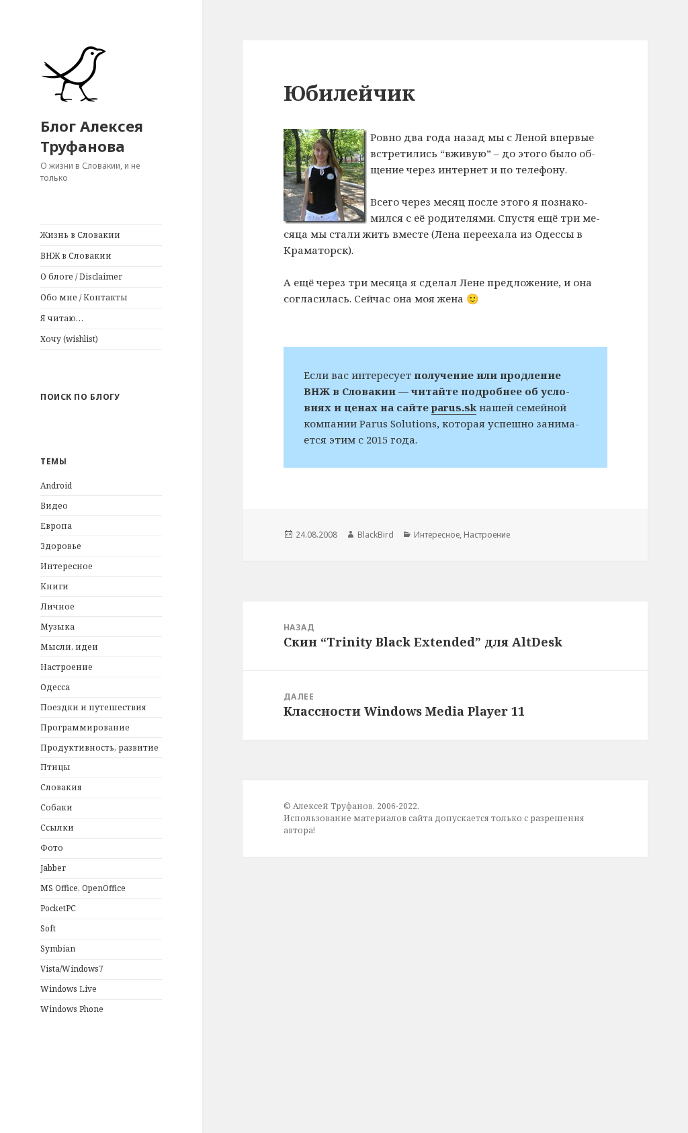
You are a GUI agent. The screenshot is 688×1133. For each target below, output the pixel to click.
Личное (57, 606)
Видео (54, 505)
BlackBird (375, 534)
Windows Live (68, 989)
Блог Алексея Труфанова (91, 136)
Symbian (57, 948)
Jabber (53, 868)
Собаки (56, 807)
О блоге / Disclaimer (81, 276)
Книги (54, 586)
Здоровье (60, 546)
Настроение (66, 667)
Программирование (85, 727)
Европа (56, 526)
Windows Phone (71, 1009)
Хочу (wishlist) (69, 339)
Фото (51, 847)
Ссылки (57, 827)
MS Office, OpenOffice (83, 888)
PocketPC (58, 908)
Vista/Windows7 (71, 968)
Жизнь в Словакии (80, 235)
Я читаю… (61, 318)
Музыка (57, 626)
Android (56, 485)
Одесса (55, 687)
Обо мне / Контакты (84, 297)
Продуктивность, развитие (99, 747)
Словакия (61, 787)
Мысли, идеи (69, 647)
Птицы (55, 767)
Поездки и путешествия (93, 707)
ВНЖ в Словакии (76, 255)
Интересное (66, 566)
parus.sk (453, 407)
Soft (48, 928)
